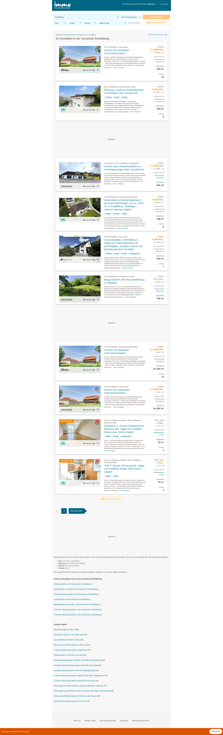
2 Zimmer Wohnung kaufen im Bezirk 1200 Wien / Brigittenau (79, 676)
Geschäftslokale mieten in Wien (67, 640)
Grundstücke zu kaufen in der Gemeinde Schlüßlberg (75, 589)
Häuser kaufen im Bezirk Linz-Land (68, 655)
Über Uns (77, 721)
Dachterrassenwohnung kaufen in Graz (70, 701)
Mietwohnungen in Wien (64, 630)
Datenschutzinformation (140, 721)
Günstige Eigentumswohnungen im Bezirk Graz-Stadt (76, 665)
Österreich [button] (151, 4)
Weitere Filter (104, 23)
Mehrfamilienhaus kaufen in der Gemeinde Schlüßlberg (76, 604)
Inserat (165, 4)
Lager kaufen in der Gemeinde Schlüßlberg (71, 599)
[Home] (62, 5)
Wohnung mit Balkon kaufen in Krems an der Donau (75, 696)
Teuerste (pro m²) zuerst (155, 34)
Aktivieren (215, 731)
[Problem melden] (98, 70)
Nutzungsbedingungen (108, 721)
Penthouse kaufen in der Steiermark (68, 635)
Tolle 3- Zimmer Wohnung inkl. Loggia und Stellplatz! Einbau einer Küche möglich (124, 468)
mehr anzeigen (118, 67)
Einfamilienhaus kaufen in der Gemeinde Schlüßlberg (76, 594)
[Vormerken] (97, 49)
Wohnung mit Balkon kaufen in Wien (69, 645)
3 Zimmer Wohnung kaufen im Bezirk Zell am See (74, 681)
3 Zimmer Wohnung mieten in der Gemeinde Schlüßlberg (77, 615)
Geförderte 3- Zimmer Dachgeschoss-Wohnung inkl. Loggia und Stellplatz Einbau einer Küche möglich (124, 429)
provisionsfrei (135, 23)
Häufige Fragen (90, 721)
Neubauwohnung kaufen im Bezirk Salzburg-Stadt (74, 670)
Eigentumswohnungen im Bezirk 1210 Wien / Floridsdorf (77, 660)
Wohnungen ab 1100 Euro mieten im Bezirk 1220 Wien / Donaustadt (82, 691)
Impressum (124, 721)
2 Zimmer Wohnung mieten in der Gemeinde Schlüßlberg (77, 610)
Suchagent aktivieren (157, 22)
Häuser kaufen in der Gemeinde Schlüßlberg (72, 584)
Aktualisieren (157, 17)
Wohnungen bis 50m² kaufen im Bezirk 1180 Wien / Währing (78, 686)
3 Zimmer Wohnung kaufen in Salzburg (70, 650)
